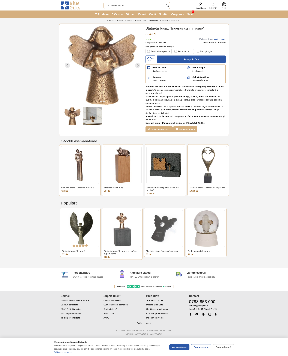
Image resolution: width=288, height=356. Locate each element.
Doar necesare (201, 347)
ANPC (106, 318)
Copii (152, 14)
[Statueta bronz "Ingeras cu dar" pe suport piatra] (122, 228)
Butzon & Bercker (217, 42)
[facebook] (190, 314)
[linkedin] (216, 314)
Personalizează (223, 347)
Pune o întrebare (186, 129)
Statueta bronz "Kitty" (114, 187)
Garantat (157, 77)
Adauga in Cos (191, 59)
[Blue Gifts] (70, 5)
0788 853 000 (159, 67)
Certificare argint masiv (157, 309)
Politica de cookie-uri (63, 352)
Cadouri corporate (69, 304)
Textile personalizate (70, 318)
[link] (208, 307)
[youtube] (196, 314)
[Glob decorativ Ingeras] (206, 228)
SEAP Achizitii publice (71, 309)
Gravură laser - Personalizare (75, 300)
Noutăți (163, 14)
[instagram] (209, 314)
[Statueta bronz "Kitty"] (123, 165)
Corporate (177, 14)
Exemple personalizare (157, 313)
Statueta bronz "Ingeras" (73, 251)
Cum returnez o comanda (116, 304)
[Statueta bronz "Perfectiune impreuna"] (208, 165)
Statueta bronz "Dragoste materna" (77, 187)
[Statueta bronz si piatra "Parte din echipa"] (165, 165)
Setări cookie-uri (144, 323)
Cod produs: (151, 43)
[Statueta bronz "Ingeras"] (80, 228)
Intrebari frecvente (155, 318)
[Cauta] (167, 5)
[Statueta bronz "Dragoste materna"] (80, 165)
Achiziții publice (200, 77)
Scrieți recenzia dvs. (160, 129)
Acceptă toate (179, 347)
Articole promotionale (71, 313)
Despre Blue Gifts (154, 304)
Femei (142, 14)
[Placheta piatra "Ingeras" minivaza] (164, 228)
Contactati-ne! (110, 309)
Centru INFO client (112, 300)
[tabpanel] (102, 65)
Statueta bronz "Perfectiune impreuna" (207, 187)
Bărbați (130, 14)
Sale (190, 13)
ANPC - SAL (109, 313)
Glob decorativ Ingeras (199, 251)
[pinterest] (203, 314)
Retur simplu (199, 67)
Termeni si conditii (154, 300)
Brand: (205, 43)
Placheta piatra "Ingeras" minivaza (162, 251)
